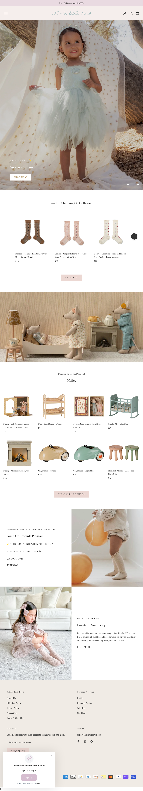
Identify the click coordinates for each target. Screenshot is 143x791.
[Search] (131, 13)
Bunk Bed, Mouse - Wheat (49, 424)
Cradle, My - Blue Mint (118, 424)
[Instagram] (85, 741)
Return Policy (13, 708)
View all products (71, 494)
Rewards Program (85, 703)
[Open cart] (137, 13)
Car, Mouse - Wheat (47, 471)
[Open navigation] (6, 13)
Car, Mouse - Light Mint (83, 471)
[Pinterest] (91, 741)
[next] (134, 236)
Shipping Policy (14, 703)
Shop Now (20, 177)
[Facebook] (78, 741)
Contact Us (12, 713)
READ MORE (83, 647)
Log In (80, 698)
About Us (11, 698)
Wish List (81, 708)
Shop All (71, 278)
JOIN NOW (12, 565)
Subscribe (18, 751)
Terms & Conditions (16, 718)
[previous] (9, 236)
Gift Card (81, 713)
